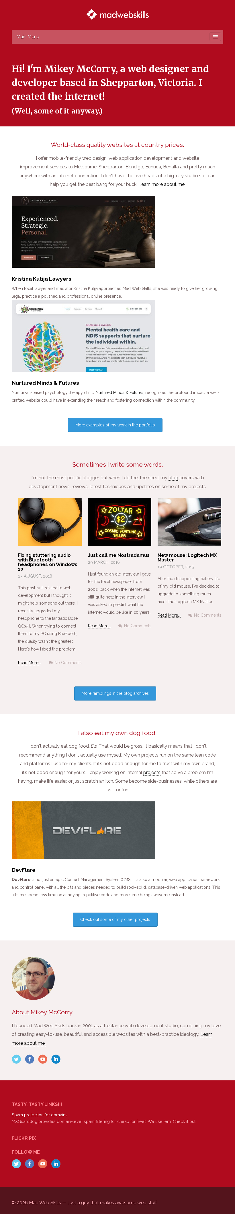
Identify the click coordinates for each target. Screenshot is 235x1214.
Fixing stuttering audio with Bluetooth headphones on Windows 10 (47, 562)
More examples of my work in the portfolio (115, 425)
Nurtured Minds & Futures (45, 383)
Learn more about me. (161, 184)
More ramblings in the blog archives (115, 693)
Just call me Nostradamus (119, 555)
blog (173, 477)
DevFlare (24, 870)
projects (151, 772)
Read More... (29, 662)
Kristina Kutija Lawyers (41, 279)
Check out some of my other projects (115, 919)
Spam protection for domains (40, 1114)
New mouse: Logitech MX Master (187, 558)
